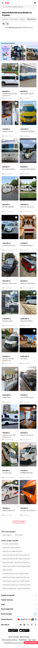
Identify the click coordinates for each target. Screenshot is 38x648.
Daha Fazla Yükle (19, 522)
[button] (2, 3)
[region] (19, 52)
